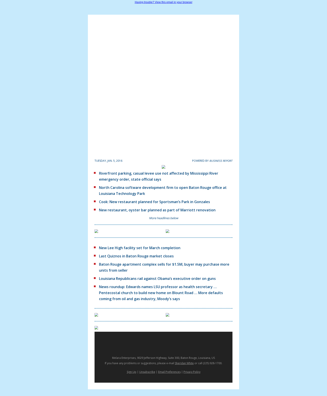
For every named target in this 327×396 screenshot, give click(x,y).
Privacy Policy (192, 372)
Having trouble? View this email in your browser (163, 2)
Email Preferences (169, 372)
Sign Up (131, 372)
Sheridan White (184, 363)
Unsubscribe (147, 372)
